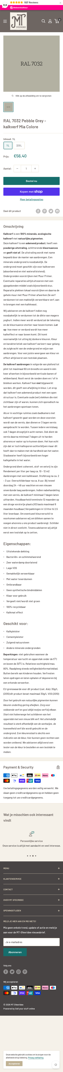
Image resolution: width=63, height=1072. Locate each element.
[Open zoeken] (43, 21)
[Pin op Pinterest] (44, 210)
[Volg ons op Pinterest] (25, 971)
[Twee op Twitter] (51, 210)
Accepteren (14, 1063)
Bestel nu (31, 180)
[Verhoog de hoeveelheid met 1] (35, 168)
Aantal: (7, 168)
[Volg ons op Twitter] (12, 971)
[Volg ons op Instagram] (18, 971)
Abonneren (15, 952)
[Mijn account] (50, 21)
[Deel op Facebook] (38, 210)
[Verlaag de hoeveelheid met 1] (17, 168)
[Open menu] (5, 21)
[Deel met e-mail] (57, 210)
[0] (57, 21)
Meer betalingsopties (31, 199)
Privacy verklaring (36, 1057)
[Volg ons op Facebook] (5, 971)
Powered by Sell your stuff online (19, 1008)
